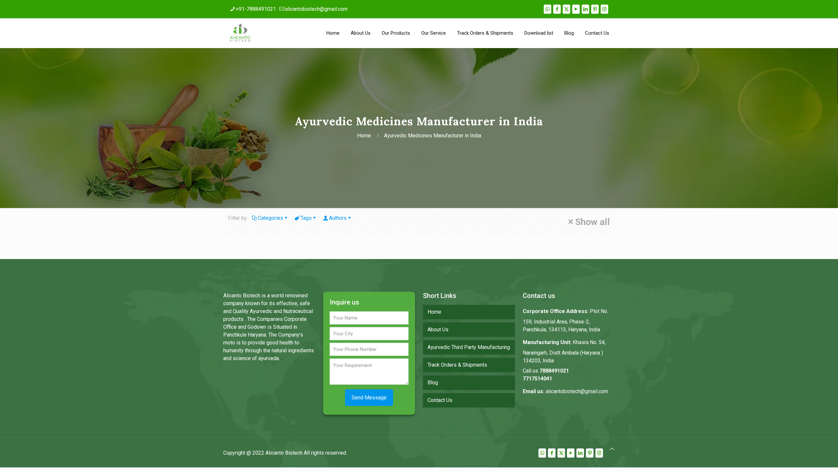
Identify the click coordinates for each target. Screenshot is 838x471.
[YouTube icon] (576, 9)
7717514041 (537, 378)
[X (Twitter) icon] (566, 9)
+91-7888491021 (256, 9)
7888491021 (554, 371)
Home (364, 135)
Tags (306, 218)
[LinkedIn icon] (585, 9)
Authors (338, 218)
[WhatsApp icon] (547, 9)
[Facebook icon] (557, 9)
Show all (592, 222)
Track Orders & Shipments (457, 365)
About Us (438, 329)
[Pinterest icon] (595, 9)
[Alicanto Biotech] (240, 33)
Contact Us (440, 400)
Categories (270, 218)
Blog (433, 382)
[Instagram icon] (604, 9)
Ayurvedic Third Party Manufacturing (469, 347)
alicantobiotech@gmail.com (316, 9)
